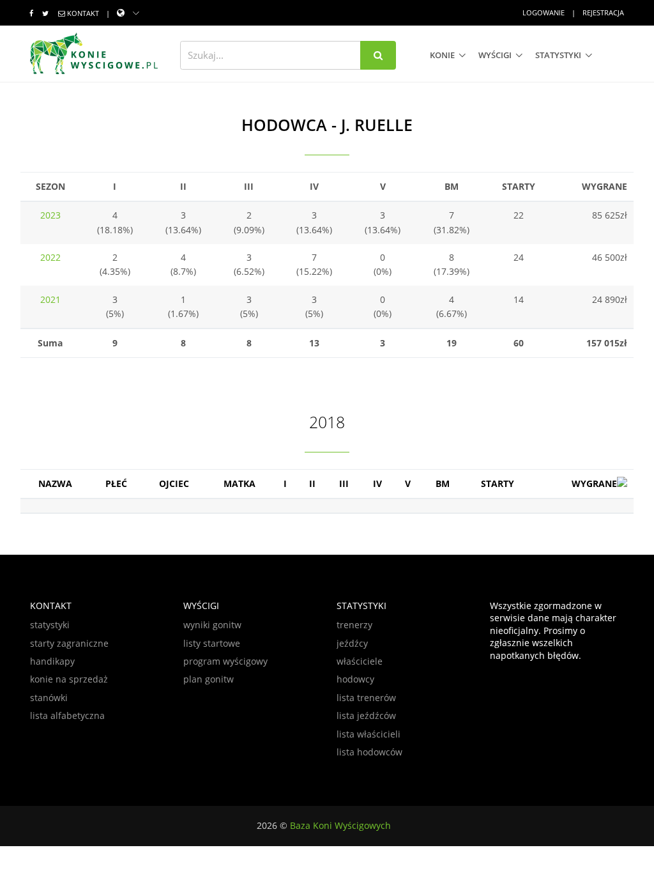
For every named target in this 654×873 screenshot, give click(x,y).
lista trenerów (366, 697)
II (312, 483)
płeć (116, 483)
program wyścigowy (225, 661)
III (344, 483)
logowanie (543, 12)
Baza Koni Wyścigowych (340, 825)
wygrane (594, 483)
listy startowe (211, 643)
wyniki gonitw (212, 625)
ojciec (174, 483)
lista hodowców (369, 752)
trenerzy (354, 625)
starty (497, 483)
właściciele (360, 661)
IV (377, 483)
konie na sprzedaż (69, 679)
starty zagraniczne (69, 643)
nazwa (55, 483)
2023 (50, 215)
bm (443, 483)
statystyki (558, 55)
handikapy (52, 661)
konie (442, 55)
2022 (50, 257)
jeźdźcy (352, 643)
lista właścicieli (368, 734)
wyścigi (495, 55)
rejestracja (603, 12)
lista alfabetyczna (67, 715)
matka (239, 483)
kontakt (83, 13)
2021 (50, 299)
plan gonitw (208, 679)
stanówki (49, 697)
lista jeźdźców (366, 715)
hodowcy (355, 679)
